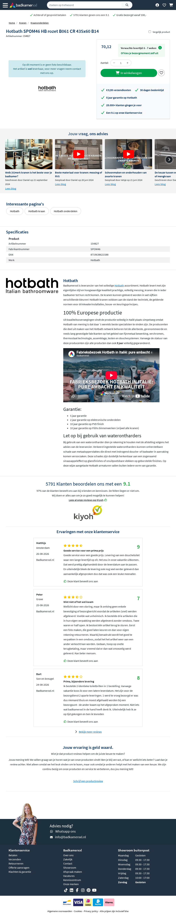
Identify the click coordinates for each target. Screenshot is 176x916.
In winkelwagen (131, 73)
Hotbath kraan (36, 211)
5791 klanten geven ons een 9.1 (91, 15)
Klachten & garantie (20, 871)
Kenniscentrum (72, 880)
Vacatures (69, 876)
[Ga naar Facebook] (77, 890)
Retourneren (16, 863)
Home (12, 22)
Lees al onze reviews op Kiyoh (86, 500)
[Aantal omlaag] (114, 63)
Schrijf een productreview (88, 781)
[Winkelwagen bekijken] (171, 5)
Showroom (69, 867)
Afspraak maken (72, 871)
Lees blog (10, 188)
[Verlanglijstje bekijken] (164, 5)
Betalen (13, 855)
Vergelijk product (161, 31)
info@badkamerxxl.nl (70, 837)
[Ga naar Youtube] (94, 890)
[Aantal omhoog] (127, 63)
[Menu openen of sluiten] (5, 5)
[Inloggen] (157, 5)
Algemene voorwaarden (59, 911)
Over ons (68, 855)
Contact (67, 863)
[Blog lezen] (28, 154)
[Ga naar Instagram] (82, 890)
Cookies (78, 911)
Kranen (22, 22)
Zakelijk (67, 859)
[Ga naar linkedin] (71, 890)
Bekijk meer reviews (90, 731)
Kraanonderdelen (40, 22)
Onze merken (71, 884)
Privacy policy (91, 911)
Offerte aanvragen (19, 867)
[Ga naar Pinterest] (88, 890)
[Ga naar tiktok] (65, 890)
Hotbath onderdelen (65, 211)
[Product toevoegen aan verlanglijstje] (161, 72)
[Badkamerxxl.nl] (23, 5)
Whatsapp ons (65, 831)
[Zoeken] (127, 5)
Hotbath (14, 211)
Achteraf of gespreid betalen (49, 15)
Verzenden (15, 859)
